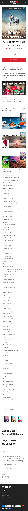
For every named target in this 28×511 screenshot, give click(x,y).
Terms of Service (6, 495)
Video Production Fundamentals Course (12, 498)
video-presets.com (16, 503)
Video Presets (8, 503)
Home (3, 490)
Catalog (4, 493)
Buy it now (13, 60)
